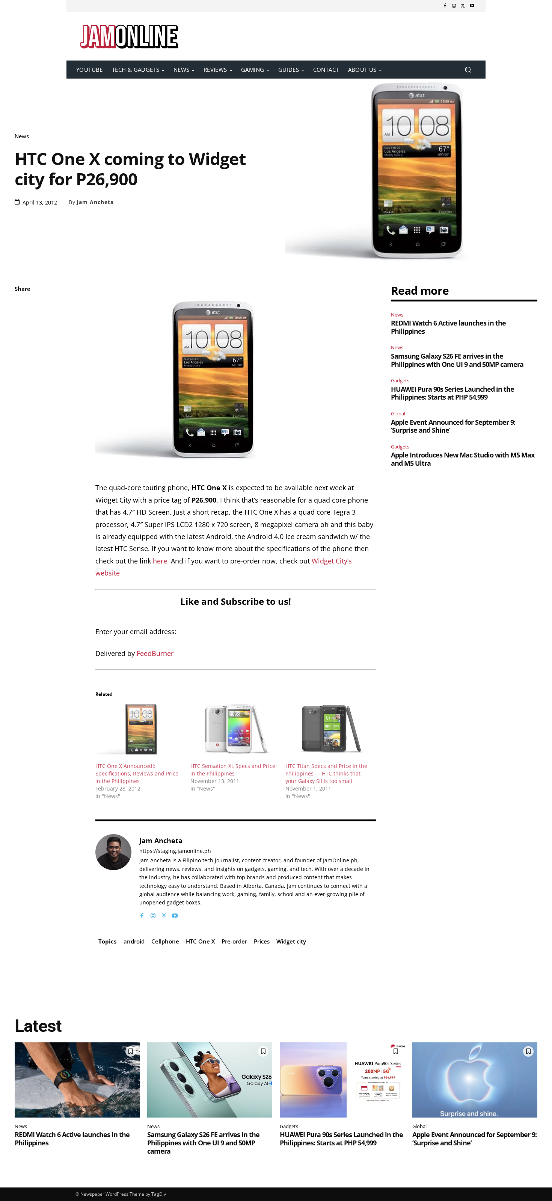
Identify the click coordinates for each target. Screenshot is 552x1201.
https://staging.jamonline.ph (175, 851)
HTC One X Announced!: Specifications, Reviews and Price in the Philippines (136, 773)
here (160, 560)
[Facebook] (444, 6)
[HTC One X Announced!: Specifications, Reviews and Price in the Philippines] (139, 729)
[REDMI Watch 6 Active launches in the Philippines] (77, 1080)
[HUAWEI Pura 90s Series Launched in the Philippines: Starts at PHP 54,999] (342, 1080)
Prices (262, 941)
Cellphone (165, 941)
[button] (468, 70)
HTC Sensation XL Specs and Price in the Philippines (232, 769)
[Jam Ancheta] (113, 876)
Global (398, 413)
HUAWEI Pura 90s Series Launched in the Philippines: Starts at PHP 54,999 (452, 393)
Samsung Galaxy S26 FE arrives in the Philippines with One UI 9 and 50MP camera (457, 360)
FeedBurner (155, 653)
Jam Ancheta (95, 202)
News (22, 136)
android (134, 941)
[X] (463, 6)
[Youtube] (472, 6)
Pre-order (234, 941)
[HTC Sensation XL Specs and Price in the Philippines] (234, 729)
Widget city (291, 941)
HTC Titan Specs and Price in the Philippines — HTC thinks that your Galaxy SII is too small (326, 773)
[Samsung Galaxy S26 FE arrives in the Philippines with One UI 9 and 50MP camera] (209, 1080)
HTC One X (200, 941)
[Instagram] (453, 6)
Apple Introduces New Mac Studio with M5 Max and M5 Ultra (462, 459)
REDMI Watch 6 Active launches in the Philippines (448, 327)
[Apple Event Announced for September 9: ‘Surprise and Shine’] (474, 1080)
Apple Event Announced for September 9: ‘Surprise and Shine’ (453, 426)
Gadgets (400, 380)
